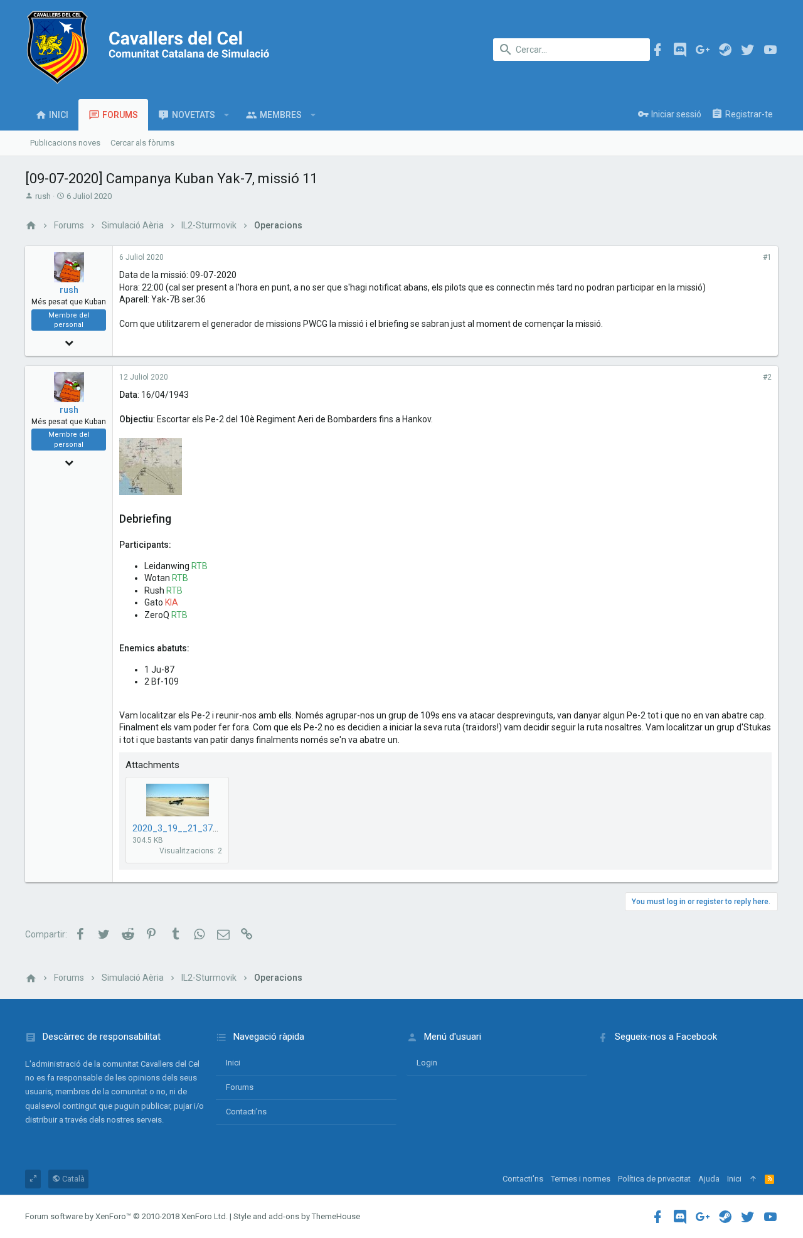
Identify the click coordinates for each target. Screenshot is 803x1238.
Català (72, 1178)
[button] (227, 114)
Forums (239, 1087)
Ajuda (709, 1178)
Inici (233, 1062)
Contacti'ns (246, 1111)
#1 (767, 257)
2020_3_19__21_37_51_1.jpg (192, 828)
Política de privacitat (654, 1178)
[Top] (753, 1179)
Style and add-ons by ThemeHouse (296, 1216)
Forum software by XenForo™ (126, 1216)
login (427, 1062)
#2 (767, 377)
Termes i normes (580, 1178)
